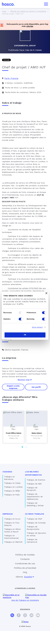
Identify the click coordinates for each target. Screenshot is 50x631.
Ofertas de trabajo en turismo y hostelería (28, 11)
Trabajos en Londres (13, 487)
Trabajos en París (12, 495)
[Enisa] (25, 621)
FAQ (25, 572)
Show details (37, 327)
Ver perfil (36, 387)
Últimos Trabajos (34, 514)
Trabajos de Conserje (36, 523)
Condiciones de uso (25, 563)
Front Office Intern (13, 433)
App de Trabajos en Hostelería (25, 600)
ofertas (29, 26)
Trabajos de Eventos (36, 480)
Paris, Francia (11, 78)
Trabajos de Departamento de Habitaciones (35, 496)
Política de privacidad (25, 568)
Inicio (4, 11)
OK (25, 335)
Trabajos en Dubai (12, 483)
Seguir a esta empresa (13, 387)
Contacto (25, 559)
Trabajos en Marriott (13, 542)
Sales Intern (37, 433)
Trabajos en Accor (12, 519)
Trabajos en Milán (12, 491)
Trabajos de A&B (34, 484)
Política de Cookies (25, 554)
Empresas (8, 514)
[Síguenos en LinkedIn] (31, 615)
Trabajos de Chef (34, 519)
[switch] (44, 312)
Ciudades (7, 472)
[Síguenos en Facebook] (18, 615)
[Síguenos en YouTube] (38, 615)
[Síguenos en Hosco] (12, 615)
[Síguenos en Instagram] (25, 615)
